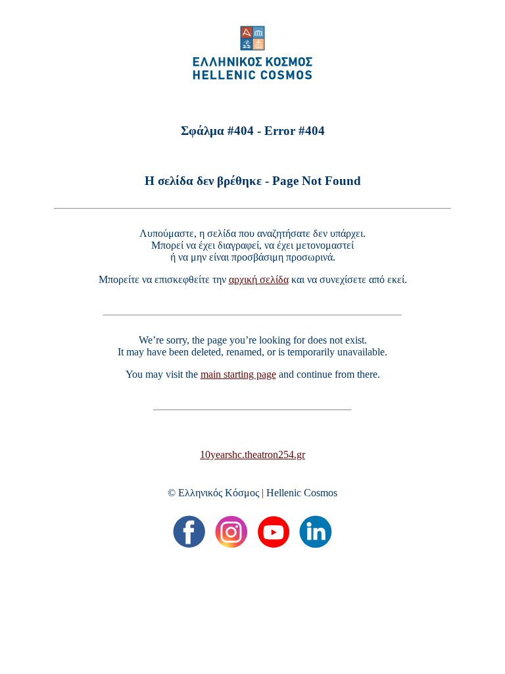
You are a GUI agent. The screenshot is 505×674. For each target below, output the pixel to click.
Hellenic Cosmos (301, 492)
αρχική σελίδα (259, 279)
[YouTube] (273, 531)
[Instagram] (231, 531)
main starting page (238, 374)
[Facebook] (189, 531)
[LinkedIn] (315, 531)
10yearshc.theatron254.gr (252, 454)
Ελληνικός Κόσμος (218, 492)
